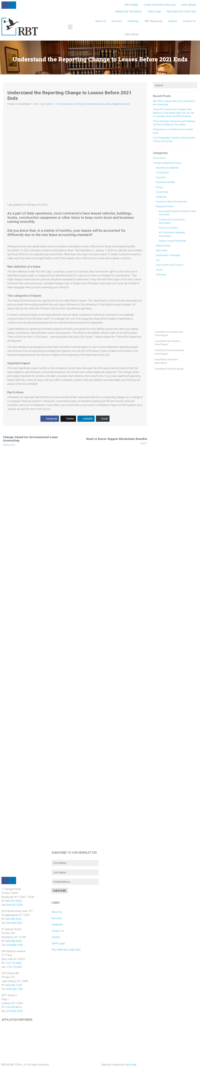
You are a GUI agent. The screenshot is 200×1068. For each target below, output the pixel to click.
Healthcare (161, 196)
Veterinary (161, 274)
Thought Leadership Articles (167, 163)
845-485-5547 (15, 922)
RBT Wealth (131, 4)
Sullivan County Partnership (172, 240)
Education (161, 177)
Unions (159, 269)
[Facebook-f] (5, 5)
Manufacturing (163, 245)
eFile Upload (188, 4)
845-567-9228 (15, 904)
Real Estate (161, 250)
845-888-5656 (14, 941)
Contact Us (189, 21)
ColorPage (130, 1064)
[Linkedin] (12, 880)
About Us (100, 21)
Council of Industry (168, 227)
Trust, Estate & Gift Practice (169, 265)
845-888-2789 (15, 944)
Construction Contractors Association (92, 104)
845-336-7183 (14, 985)
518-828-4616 (14, 1007)
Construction (65, 104)
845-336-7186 (15, 989)
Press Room (159, 158)
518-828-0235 (15, 1011)
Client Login (154, 11)
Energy (159, 187)
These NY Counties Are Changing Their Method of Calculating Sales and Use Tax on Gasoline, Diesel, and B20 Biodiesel (173, 113)
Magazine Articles (121, 104)
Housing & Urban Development (171, 201)
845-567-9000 (14, 900)
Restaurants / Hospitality (168, 255)
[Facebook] (5, 880)
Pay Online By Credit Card (181, 11)
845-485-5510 (14, 918)
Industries (133, 21)
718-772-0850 (14, 963)
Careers (172, 21)
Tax (157, 260)
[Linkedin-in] (12, 5)
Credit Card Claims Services (160, 4)
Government (162, 192)
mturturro (49, 104)
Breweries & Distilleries (167, 167)
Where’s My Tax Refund (128, 11)
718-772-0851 (15, 966)
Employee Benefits (165, 182)
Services (117, 21)
